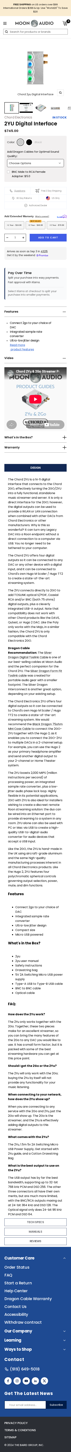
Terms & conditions (20, 1430)
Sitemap (10, 1437)
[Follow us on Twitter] (44, 1381)
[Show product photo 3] (40, 108)
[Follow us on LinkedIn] (35, 1381)
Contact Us (15, 1306)
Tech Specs (35, 1222)
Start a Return (18, 1283)
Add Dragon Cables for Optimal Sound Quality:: (33, 154)
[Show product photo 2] (26, 108)
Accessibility (16, 1314)
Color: (11, 142)
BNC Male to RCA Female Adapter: (29, 174)
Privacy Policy (16, 1423)
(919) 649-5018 (25, 1369)
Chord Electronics (18, 117)
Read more (22, 347)
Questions (19, 190)
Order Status (16, 1267)
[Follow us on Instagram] (17, 1381)
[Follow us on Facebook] (8, 1381)
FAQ (8, 1275)
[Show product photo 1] (11, 108)
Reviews (35, 1241)
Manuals (35, 1232)
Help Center (16, 1291)
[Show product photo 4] (55, 108)
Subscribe (56, 1405)
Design (35, 468)
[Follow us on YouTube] (26, 1381)
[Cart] (65, 23)
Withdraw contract (23, 1322)
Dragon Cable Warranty (28, 1298)
